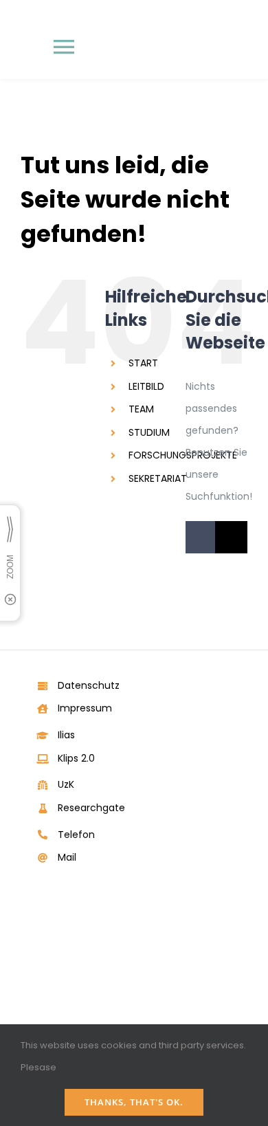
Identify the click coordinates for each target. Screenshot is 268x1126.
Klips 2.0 (76, 758)
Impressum (85, 708)
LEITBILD (146, 386)
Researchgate (91, 808)
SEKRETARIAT (158, 478)
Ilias (66, 735)
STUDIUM (149, 432)
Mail (67, 857)
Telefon (76, 834)
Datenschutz (89, 685)
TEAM (141, 409)
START (143, 363)
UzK (66, 784)
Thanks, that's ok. (134, 1102)
